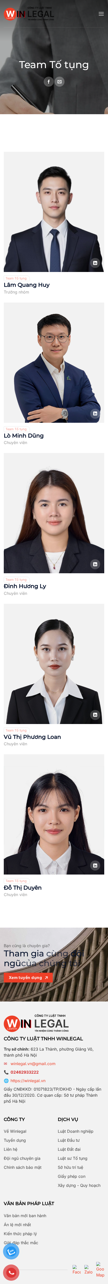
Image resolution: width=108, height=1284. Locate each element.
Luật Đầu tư (69, 1140)
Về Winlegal (15, 1131)
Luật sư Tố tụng (72, 1158)
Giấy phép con (71, 1176)
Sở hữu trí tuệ (70, 1167)
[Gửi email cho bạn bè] (60, 82)
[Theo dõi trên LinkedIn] (95, 263)
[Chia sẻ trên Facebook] (49, 82)
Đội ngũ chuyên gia (22, 1158)
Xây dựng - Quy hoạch (79, 1185)
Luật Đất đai (69, 1149)
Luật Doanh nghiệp (75, 1131)
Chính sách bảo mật (22, 1167)
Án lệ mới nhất (17, 1224)
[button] (101, 14)
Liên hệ (10, 1149)
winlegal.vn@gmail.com (33, 1063)
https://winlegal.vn (28, 1080)
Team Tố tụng (16, 278)
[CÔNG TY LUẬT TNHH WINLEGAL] (29, 14)
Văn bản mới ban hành (25, 1215)
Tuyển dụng (15, 1140)
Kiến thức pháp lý (20, 1233)
